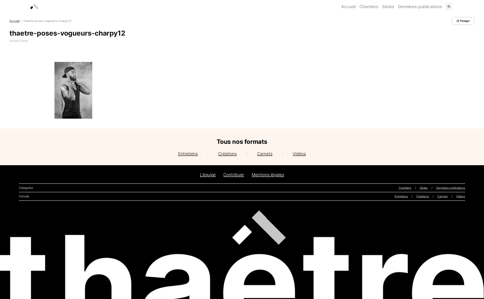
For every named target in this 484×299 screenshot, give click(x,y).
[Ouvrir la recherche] (449, 6)
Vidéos (299, 153)
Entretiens (188, 153)
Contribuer (233, 174)
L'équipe (208, 174)
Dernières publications (420, 6)
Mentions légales (268, 174)
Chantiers (368, 6)
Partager (465, 20)
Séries (388, 6)
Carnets (264, 153)
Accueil (348, 6)
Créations (227, 153)
